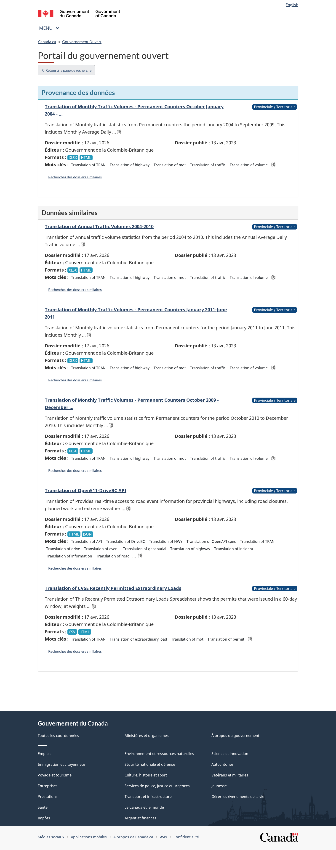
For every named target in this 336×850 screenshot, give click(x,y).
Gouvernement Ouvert (81, 41)
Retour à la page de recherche (68, 70)
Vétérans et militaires (229, 775)
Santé (43, 807)
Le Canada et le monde (144, 807)
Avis (163, 836)
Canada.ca (47, 41)
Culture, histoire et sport (146, 775)
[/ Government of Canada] (79, 14)
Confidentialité (186, 836)
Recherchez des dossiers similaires (75, 177)
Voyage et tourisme (55, 775)
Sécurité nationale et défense (150, 764)
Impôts (44, 818)
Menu (51, 28)
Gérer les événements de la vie (237, 796)
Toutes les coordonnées (58, 735)
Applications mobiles (89, 836)
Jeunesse (219, 785)
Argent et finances (140, 818)
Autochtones (222, 764)
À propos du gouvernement (235, 735)
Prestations (48, 796)
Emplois (44, 753)
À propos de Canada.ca (133, 836)
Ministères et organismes (147, 735)
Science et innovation (229, 753)
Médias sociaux (51, 836)
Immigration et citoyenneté (61, 764)
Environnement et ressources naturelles (159, 753)
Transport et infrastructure (148, 796)
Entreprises (48, 785)
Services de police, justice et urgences (157, 785)
